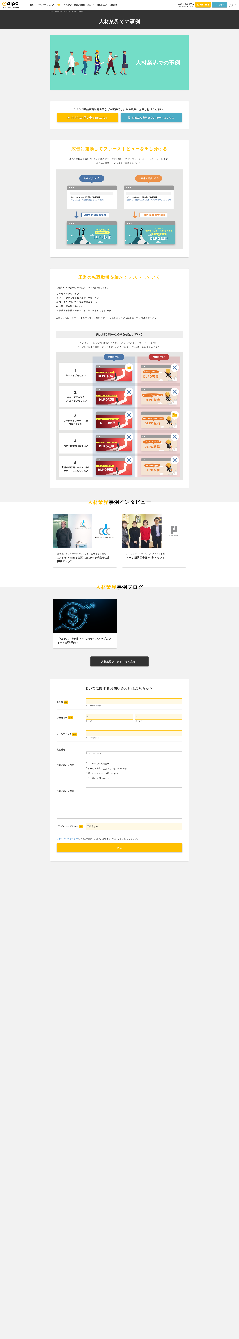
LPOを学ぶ (67, 5)
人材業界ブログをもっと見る (118, 661)
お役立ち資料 (79, 5)
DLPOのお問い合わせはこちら (90, 117)
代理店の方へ (102, 5)
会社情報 (113, 5)
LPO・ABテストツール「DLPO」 (10, 4)
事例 (58, 5)
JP (231, 5)
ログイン (221, 5)
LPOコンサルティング (45, 5)
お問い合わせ (204, 5)
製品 (31, 5)
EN (236, 5)
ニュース (90, 5)
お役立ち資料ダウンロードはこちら (153, 117)
